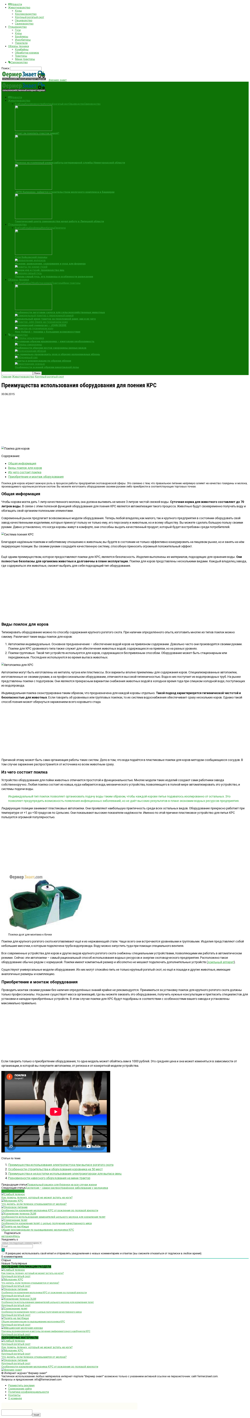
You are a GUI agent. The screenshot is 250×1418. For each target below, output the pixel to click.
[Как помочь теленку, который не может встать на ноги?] (13, 1194)
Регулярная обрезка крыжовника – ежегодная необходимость (54, 341)
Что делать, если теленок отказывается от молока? (34, 1204)
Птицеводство (17, 27)
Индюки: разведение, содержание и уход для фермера (50, 263)
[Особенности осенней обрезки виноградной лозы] (30, 364)
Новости (16, 4)
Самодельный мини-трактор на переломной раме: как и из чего (55, 318)
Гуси (18, 30)
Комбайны (22, 49)
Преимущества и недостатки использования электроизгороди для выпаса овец (64, 1173)
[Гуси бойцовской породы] (33, 254)
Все (17, 104)
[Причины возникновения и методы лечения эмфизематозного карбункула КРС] (22, 1328)
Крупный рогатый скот (29, 17)
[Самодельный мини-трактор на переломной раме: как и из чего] (44, 315)
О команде (15, 1398)
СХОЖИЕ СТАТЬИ (12, 1191)
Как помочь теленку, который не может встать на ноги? (37, 1197)
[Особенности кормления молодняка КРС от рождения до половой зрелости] (14, 1207)
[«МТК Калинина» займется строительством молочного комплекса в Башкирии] (33, 188)
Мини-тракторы (25, 59)
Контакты (14, 1395)
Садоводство (19, 62)
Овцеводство (23, 20)
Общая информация (22, 463)
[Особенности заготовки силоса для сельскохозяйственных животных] (33, 309)
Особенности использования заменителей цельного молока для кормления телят (53, 1217)
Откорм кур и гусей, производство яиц (39, 270)
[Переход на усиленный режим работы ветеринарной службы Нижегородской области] (33, 159)
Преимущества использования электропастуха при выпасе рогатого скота (60, 1165)
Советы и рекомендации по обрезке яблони (43, 360)
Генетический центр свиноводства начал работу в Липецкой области (59, 221)
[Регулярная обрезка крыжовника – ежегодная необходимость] (29, 338)
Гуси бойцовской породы (31, 257)
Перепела (21, 43)
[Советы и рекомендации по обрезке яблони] (26, 357)
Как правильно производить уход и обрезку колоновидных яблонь (57, 354)
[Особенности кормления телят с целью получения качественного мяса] (14, 1220)
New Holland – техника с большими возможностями (47, 331)
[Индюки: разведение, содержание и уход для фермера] (30, 260)
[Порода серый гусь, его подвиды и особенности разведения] (28, 273)
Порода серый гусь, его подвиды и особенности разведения (54, 276)
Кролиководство (26, 14)
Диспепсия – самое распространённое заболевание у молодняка (66, 1187)
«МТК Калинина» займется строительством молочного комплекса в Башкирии (64, 192)
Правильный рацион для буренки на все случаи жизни (62, 1184)
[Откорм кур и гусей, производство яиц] (31, 266)
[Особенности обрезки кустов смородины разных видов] (28, 344)
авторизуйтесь (10, 1236)
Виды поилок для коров (25, 468)
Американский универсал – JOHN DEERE (40, 325)
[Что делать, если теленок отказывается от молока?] (12, 1200)
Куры (18, 33)
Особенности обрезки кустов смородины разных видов (50, 347)
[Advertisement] (103, 419)
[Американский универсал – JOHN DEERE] (41, 322)
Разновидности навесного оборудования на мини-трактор (49, 1178)
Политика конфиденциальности (28, 1392)
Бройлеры (21, 36)
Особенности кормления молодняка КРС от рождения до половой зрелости (49, 1210)
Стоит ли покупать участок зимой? (37, 133)
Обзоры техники (18, 46)
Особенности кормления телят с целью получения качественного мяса (46, 1223)
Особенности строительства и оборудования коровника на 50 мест (55, 1169)
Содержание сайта (20, 1388)
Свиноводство (24, 23)
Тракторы (21, 56)
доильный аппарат (221, 962)
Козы (18, 10)
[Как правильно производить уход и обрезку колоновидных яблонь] (30, 351)
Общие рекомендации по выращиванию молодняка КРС (37, 1229)
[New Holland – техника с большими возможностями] (34, 328)
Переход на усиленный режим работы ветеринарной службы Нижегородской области (70, 162)
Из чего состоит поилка (24, 472)
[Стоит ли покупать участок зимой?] (33, 130)
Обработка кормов (27, 52)
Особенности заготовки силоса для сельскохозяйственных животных (60, 312)
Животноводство (19, 7)
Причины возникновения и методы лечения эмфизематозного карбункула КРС (45, 1331)
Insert (36, 1415)
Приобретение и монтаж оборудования (36, 476)
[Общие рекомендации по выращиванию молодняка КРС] (15, 1226)
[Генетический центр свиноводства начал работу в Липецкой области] (33, 218)
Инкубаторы (23, 39)
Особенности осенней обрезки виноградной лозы (47, 367)
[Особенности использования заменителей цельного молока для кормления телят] (18, 1213)
